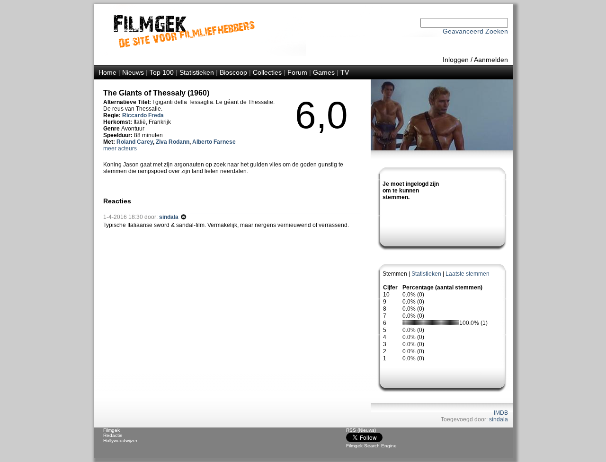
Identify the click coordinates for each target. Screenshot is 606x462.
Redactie (113, 435)
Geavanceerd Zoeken (475, 31)
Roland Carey (134, 142)
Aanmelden (491, 59)
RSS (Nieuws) (361, 430)
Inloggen (456, 59)
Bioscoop (233, 72)
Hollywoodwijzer (120, 440)
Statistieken (196, 72)
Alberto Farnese (214, 142)
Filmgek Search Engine (371, 445)
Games (324, 72)
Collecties (267, 72)
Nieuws (133, 72)
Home (107, 72)
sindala (498, 419)
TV (344, 72)
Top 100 (162, 72)
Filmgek (111, 430)
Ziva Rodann (172, 142)
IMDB (501, 413)
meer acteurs (120, 148)
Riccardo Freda (143, 115)
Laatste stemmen (468, 273)
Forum (297, 72)
